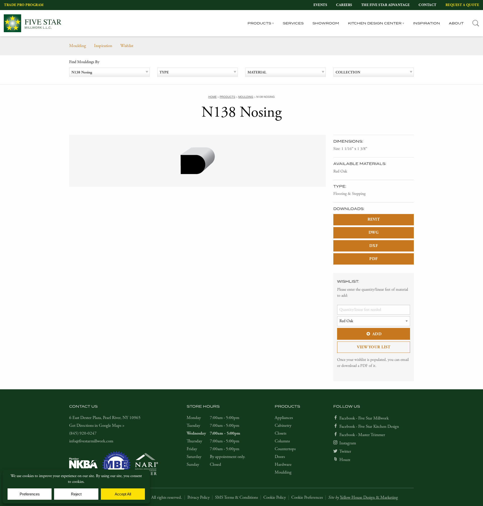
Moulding (77, 46)
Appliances (284, 417)
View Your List (373, 347)
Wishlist (126, 46)
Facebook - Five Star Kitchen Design (369, 426)
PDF (373, 259)
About (456, 23)
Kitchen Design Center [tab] (374, 23)
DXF (373, 245)
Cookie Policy (274, 497)
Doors (280, 456)
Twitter (345, 451)
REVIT (374, 219)
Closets (280, 433)
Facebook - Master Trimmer (362, 435)
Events (320, 5)
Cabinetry (283, 425)
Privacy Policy (198, 497)
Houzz (344, 459)
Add (377, 334)
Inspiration (426, 23)
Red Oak (340, 171)
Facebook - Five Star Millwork (364, 418)
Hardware (283, 464)
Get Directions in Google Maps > (97, 425)
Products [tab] (259, 23)
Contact (427, 5)
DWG (374, 232)
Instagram (347, 443)
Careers (344, 5)
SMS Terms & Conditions (236, 497)
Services (293, 23)
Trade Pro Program (24, 5)
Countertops (285, 449)
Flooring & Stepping (349, 193)
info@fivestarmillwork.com (91, 441)
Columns (282, 441)
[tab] (475, 23)
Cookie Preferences (307, 497)
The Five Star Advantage (385, 5)
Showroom (325, 23)
